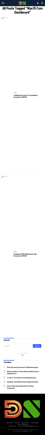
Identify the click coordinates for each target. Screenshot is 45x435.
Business (10, 422)
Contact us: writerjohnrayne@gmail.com (23, 426)
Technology (34, 422)
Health (17, 422)
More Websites (23, 424)
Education (25, 422)
